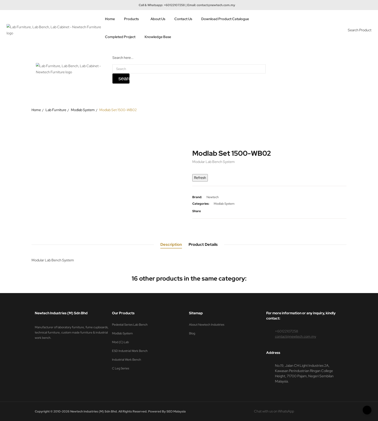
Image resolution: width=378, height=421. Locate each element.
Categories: (200, 204)
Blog (192, 333)
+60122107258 (174, 5)
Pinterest (220, 211)
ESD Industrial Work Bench (130, 351)
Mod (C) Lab (120, 342)
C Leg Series (120, 368)
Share (207, 211)
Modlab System (224, 204)
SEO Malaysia (176, 411)
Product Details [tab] (203, 244)
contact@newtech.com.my (216, 5)
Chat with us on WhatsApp (274, 411)
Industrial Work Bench (126, 360)
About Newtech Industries (206, 325)
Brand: (197, 197)
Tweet (213, 211)
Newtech (212, 197)
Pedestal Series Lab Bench (130, 325)
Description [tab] (171, 244)
